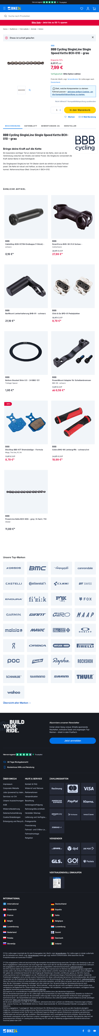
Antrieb (33, 29)
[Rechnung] (57, 789)
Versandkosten (31, 796)
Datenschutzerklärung (12, 813)
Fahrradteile (24, 29)
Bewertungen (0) (50, 126)
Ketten (41, 29)
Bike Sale (36, 22)
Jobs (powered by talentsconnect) (14, 792)
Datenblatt (30, 126)
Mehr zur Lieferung (38, 989)
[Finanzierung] (88, 814)
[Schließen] (92, 37)
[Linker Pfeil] (6, 286)
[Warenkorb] (94, 8)
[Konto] (88, 8)
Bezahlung (29, 800)
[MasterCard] (72, 789)
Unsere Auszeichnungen (13, 800)
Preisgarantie (30, 821)
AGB (5, 805)
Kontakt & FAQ (31, 784)
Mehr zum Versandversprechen (24, 1000)
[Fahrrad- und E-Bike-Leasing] (57, 827)
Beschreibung (12, 126)
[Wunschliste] (81, 8)
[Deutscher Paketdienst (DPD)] (72, 849)
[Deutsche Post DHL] (57, 849)
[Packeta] (88, 861)
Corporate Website (11, 788)
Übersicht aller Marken (15, 702)
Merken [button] (71, 117)
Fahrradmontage (32, 834)
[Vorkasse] (72, 814)
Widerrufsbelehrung (11, 809)
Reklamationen (31, 792)
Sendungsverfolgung (34, 805)
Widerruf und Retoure (34, 788)
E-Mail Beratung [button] (89, 117)
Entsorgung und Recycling (14, 821)
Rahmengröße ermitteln (35, 809)
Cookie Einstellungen (11, 817)
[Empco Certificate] (57, 882)
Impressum (7, 784)
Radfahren (13, 29)
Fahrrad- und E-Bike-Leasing (36, 829)
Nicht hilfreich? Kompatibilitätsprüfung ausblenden (75, 101)
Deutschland (55, 82)
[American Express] (57, 801)
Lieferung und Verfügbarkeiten (36, 817)
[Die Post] (88, 849)
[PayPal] (72, 801)
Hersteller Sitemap (32, 813)
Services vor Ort (10, 796)
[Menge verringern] (53, 110)
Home (5, 29)
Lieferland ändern (76, 967)
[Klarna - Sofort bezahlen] (88, 801)
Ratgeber (29, 838)
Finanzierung (30, 825)
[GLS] (57, 861)
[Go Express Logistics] (72, 861)
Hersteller (70, 126)
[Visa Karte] (88, 789)
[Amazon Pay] (57, 814)
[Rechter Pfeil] (45, 286)
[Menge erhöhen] (60, 110)
